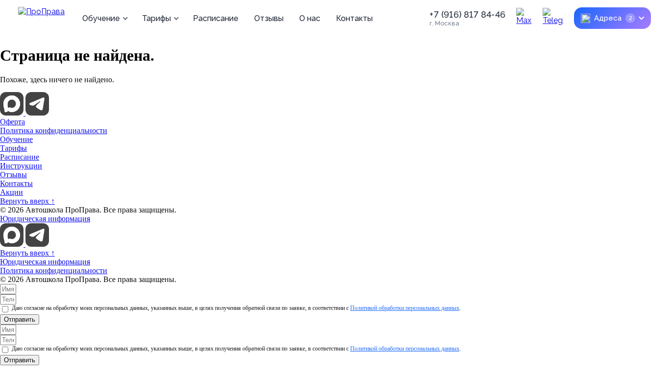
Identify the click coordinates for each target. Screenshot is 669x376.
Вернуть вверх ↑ (27, 201)
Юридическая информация (45, 218)
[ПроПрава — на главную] (41, 18)
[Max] (526, 18)
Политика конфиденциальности (53, 130)
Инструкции (21, 166)
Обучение (101, 18)
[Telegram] (553, 18)
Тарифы (156, 18)
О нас (309, 18)
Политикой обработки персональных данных (404, 308)
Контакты (354, 18)
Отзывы (269, 18)
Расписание (216, 18)
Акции (11, 192)
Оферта (12, 122)
